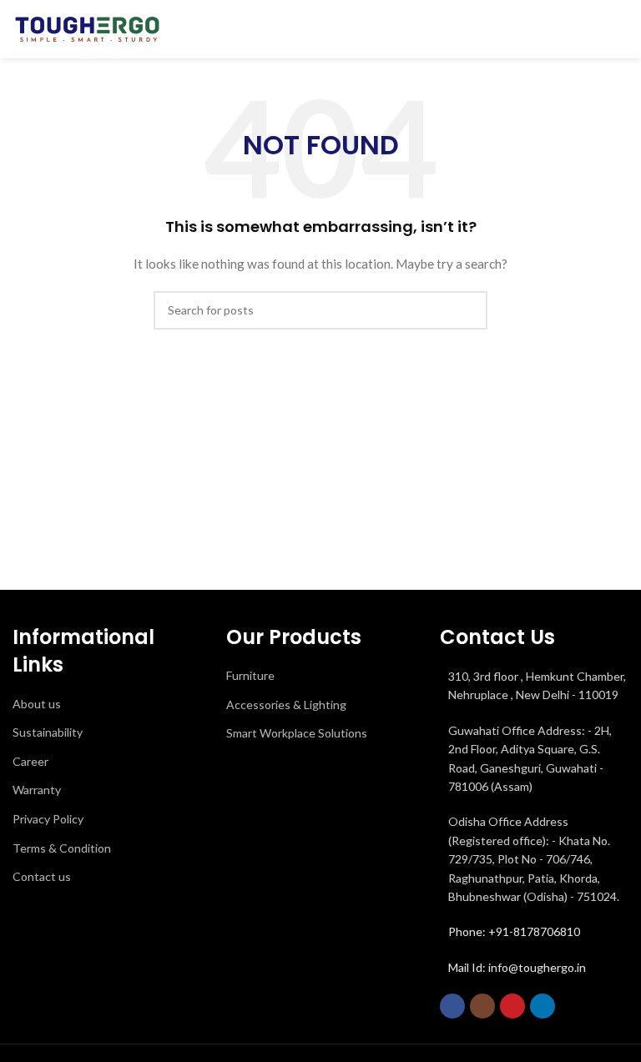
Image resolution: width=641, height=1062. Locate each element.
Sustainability (48, 732)
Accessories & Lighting (286, 704)
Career (30, 761)
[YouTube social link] (512, 1006)
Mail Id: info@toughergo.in (517, 967)
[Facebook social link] (452, 1006)
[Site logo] (87, 28)
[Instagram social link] (482, 1006)
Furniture (250, 675)
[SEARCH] (468, 310)
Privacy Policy (48, 819)
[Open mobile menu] (622, 29)
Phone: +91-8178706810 (514, 931)
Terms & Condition (62, 848)
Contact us (42, 876)
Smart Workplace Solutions (296, 733)
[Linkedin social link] (542, 1006)
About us (37, 704)
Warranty (37, 790)
